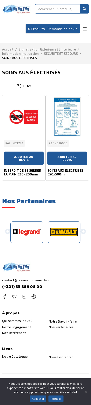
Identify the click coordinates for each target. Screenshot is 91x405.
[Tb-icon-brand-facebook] (4, 296)
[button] (7, 232)
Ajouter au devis (23, 158)
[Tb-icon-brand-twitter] (14, 296)
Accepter (38, 398)
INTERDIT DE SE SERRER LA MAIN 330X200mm (22, 172)
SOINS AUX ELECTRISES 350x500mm (65, 172)
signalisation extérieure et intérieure (47, 49)
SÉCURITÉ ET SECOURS (61, 53)
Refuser (56, 398)
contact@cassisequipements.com (28, 280)
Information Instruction (20, 53)
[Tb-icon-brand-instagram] (24, 296)
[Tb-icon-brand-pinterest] (33, 296)
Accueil (8, 49)
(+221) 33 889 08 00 (22, 286)
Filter (27, 86)
